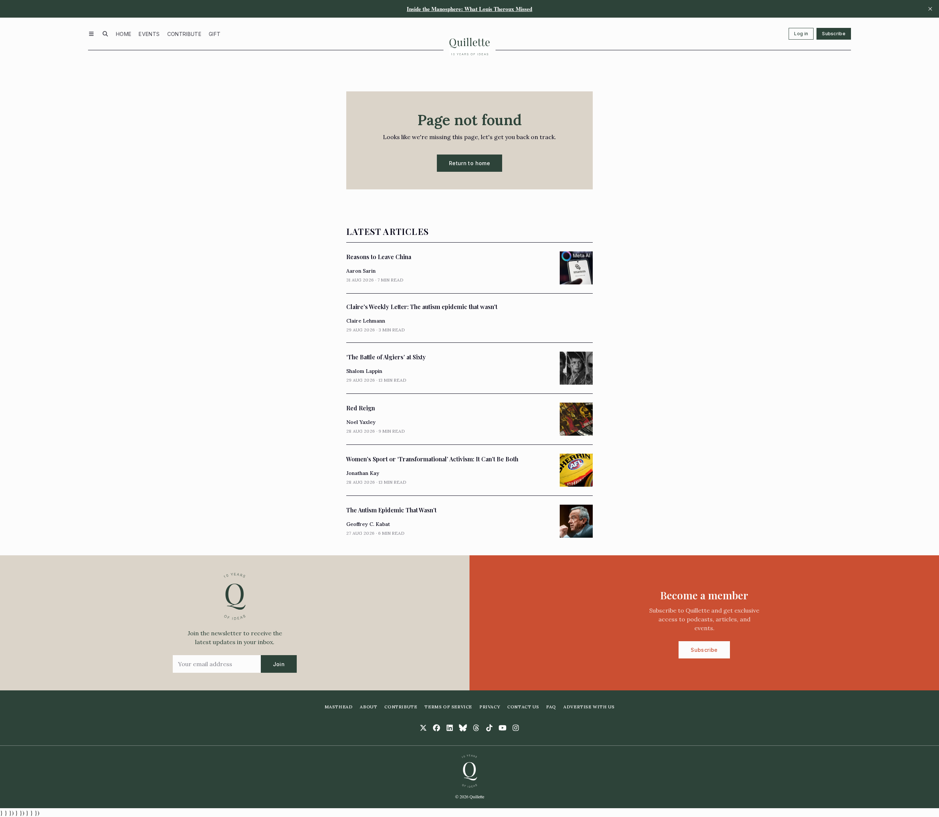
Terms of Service (448, 706)
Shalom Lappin (364, 371)
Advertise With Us (588, 706)
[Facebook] (436, 727)
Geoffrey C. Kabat (368, 524)
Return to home (469, 163)
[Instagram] (515, 727)
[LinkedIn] (449, 727)
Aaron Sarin (361, 271)
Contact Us (523, 706)
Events (149, 34)
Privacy (489, 706)
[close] (930, 9)
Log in (801, 33)
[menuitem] (123, 33)
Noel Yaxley (361, 422)
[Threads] (476, 727)
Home (123, 34)
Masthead (339, 706)
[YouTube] (502, 727)
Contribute (184, 34)
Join (279, 664)
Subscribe (833, 33)
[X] (423, 727)
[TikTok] (489, 727)
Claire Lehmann (365, 320)
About (368, 706)
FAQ (551, 706)
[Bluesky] (462, 727)
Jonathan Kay (362, 473)
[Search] (105, 33)
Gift (214, 34)
